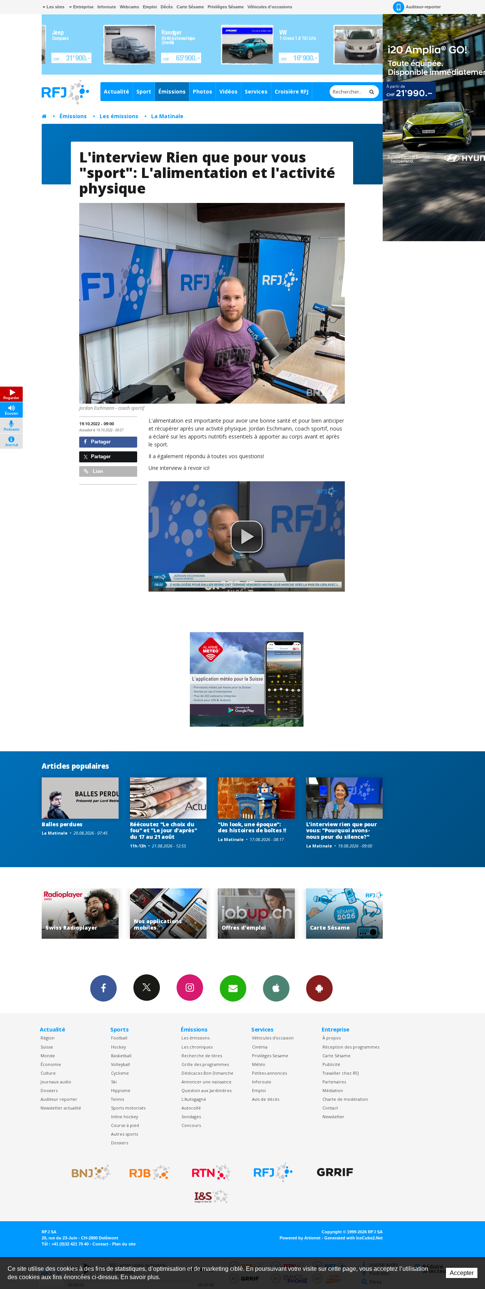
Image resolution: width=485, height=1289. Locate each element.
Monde (48, 1055)
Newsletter (333, 1116)
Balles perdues (62, 824)
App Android (319, 988)
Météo (258, 1064)
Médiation (332, 1090)
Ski (114, 1081)
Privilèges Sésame (226, 7)
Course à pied (125, 1125)
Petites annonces (269, 1073)
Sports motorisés (128, 1107)
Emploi (150, 7)
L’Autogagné (193, 1099)
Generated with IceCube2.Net (353, 1238)
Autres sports (124, 1133)
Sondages (191, 1116)
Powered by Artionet (300, 1238)
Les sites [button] (54, 7)
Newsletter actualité (61, 1107)
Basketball (121, 1055)
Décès (167, 7)
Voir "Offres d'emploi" (168, 913)
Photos (202, 91)
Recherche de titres (201, 1055)
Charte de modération (345, 1099)
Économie (51, 1064)
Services (256, 91)
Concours (191, 1125)
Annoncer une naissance (206, 1081)
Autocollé (191, 1107)
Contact (330, 1107)
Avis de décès (265, 1099)
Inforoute (106, 7)
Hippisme (120, 1090)
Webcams (129, 7)
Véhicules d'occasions (269, 7)
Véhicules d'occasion (273, 1037)
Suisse (47, 1046)
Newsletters (233, 988)
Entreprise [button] (83, 7)
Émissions (172, 91)
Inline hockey (124, 1116)
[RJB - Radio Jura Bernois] (149, 1172)
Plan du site (124, 1244)
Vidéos (228, 91)
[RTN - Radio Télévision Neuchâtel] (211, 1172)
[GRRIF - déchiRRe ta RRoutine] (335, 1172)
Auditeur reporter (59, 1099)
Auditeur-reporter (423, 7)
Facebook (103, 988)
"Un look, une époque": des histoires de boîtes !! (252, 827)
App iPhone (276, 988)
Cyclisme (120, 1073)
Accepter (462, 1273)
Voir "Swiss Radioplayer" (344, 913)
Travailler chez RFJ (340, 1073)
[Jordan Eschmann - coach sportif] (212, 303)
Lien (97, 471)
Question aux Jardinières (206, 1090)
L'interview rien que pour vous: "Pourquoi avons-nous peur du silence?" (341, 831)
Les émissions (119, 116)
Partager (100, 442)
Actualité (116, 91)
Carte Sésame (190, 7)
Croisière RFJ (291, 91)
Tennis (117, 1099)
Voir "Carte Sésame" (256, 913)
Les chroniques (197, 1046)
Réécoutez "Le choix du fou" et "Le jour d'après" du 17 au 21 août (163, 831)
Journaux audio (56, 1081)
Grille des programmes (205, 1064)
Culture (48, 1073)
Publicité (331, 1064)
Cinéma (260, 1046)
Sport (143, 91)
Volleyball (120, 1064)
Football (119, 1037)
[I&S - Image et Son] (211, 1196)
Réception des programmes (350, 1046)
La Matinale (167, 116)
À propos (331, 1037)
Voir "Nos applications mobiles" (80, 913)
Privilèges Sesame (270, 1055)
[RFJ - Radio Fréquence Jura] (273, 1172)
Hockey (118, 1046)
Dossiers (49, 1090)
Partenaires (334, 1081)
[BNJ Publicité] (87, 1172)
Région (48, 1037)
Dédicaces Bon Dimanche (207, 1073)
